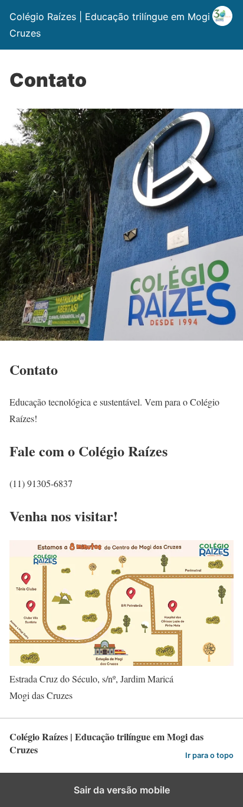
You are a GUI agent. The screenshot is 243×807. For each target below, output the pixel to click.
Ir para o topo (209, 755)
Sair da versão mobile (122, 790)
